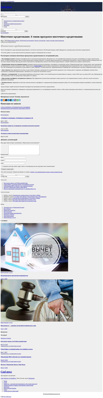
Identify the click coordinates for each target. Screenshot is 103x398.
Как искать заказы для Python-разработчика (16, 183)
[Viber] (15, 100)
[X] (6, 100)
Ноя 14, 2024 (4, 367)
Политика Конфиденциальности (51, 394)
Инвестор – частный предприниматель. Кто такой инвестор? (20, 384)
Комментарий (4, 154)
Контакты (6, 25)
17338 (2, 176)
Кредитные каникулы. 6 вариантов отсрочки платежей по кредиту (20, 125)
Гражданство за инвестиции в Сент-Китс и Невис (26, 195)
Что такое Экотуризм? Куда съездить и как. (24, 199)
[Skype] (13, 100)
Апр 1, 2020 (4, 278)
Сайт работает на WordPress (8, 378)
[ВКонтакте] (2, 100)
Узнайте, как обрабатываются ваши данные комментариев (46, 172)
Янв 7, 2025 (4, 352)
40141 (2, 16)
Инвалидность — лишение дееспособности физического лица (18, 325)
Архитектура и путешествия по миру (14, 21)
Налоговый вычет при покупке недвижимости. (14, 275)
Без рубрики (7, 209)
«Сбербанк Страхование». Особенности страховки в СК (17, 118)
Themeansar (31, 378)
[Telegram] (20, 100)
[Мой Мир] (8, 100)
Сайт (2, 163)
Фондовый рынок (9, 216)
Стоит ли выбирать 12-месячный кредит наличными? (15, 107)
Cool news (6, 6)
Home (5, 381)
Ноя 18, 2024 (4, 360)
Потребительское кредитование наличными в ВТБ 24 (15, 108)
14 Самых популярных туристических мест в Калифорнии (30, 196)
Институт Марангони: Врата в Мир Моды (15, 187)
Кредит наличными (40, 40)
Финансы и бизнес (9, 214)
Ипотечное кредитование (27, 40)
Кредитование (5, 32)
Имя (2, 157)
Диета (5, 22)
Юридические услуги (10, 217)
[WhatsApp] (17, 100)
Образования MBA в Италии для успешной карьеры (18, 186)
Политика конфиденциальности (12, 23)
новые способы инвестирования (55, 40)
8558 (2, 31)
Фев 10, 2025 (4, 344)
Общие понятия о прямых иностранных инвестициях (18, 385)
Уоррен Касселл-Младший (11, 391)
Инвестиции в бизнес (13, 40)
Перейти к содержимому (7, 1)
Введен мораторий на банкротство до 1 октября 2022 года (20, 189)
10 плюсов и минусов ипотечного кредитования (14, 133)
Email (3, 160)
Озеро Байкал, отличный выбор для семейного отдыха (19, 184)
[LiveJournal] (11, 100)
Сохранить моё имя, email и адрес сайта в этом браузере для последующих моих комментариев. (29, 166)
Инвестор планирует (9, 210)
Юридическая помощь (10, 388)
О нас (5, 26)
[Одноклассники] (4, 100)
